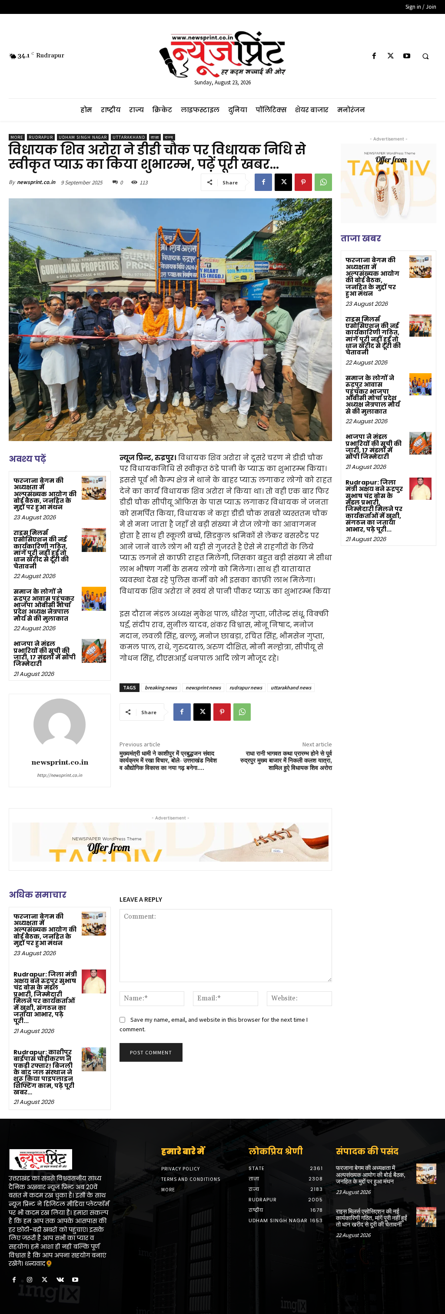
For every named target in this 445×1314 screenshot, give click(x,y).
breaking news (161, 687)
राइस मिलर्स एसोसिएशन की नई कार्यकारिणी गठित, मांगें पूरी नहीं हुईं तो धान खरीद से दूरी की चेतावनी (41, 549)
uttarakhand (129, 137)
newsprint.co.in (36, 182)
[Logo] (59, 1159)
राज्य (169, 137)
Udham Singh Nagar (83, 137)
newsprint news (203, 687)
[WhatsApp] (323, 182)
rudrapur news (245, 687)
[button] (425, 56)
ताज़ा (155, 137)
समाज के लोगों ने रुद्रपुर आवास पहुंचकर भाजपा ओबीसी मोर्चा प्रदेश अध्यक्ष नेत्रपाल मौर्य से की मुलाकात (43, 605)
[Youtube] (406, 56)
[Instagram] (29, 1280)
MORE (16, 137)
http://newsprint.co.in (59, 775)
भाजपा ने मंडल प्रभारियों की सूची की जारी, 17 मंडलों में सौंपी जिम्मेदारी (44, 653)
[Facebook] (374, 56)
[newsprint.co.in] (59, 725)
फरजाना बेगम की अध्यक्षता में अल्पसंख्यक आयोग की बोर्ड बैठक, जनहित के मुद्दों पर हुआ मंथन (44, 494)
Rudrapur (41, 137)
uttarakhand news (291, 687)
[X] (390, 56)
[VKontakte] (60, 1280)
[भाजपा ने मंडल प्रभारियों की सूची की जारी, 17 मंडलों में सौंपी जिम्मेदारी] (94, 651)
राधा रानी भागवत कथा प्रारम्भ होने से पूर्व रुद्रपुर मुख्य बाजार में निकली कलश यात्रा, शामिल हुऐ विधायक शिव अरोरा (286, 761)
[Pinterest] (303, 182)
